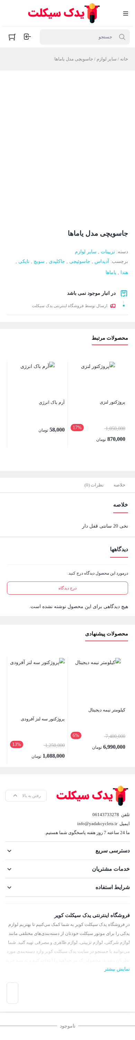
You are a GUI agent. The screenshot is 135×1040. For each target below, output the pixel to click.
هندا (124, 272)
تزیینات (108, 251)
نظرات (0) (94, 485)
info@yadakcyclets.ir (97, 823)
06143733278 (105, 814)
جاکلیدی (57, 261)
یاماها (111, 272)
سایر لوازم (107, 59)
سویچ (39, 261)
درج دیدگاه (67, 588)
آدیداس (101, 261)
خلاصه (119, 485)
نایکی (23, 261)
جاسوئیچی (79, 261)
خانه (124, 59)
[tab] (119, 485)
